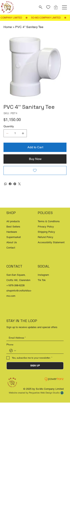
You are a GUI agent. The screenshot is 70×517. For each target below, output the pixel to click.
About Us (11, 242)
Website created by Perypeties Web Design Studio (34, 392)
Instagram (43, 274)
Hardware (11, 231)
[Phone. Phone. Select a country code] (13, 350)
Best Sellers (13, 226)
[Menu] (64, 7)
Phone (9, 344)
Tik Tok (42, 280)
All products (13, 221)
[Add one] (23, 133)
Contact (10, 247)
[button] (56, 7)
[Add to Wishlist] (35, 170)
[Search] (40, 7)
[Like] (48, 7)
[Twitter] (19, 184)
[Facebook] (10, 184)
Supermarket (13, 237)
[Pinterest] (15, 184)
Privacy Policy (46, 226)
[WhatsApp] (5, 184)
